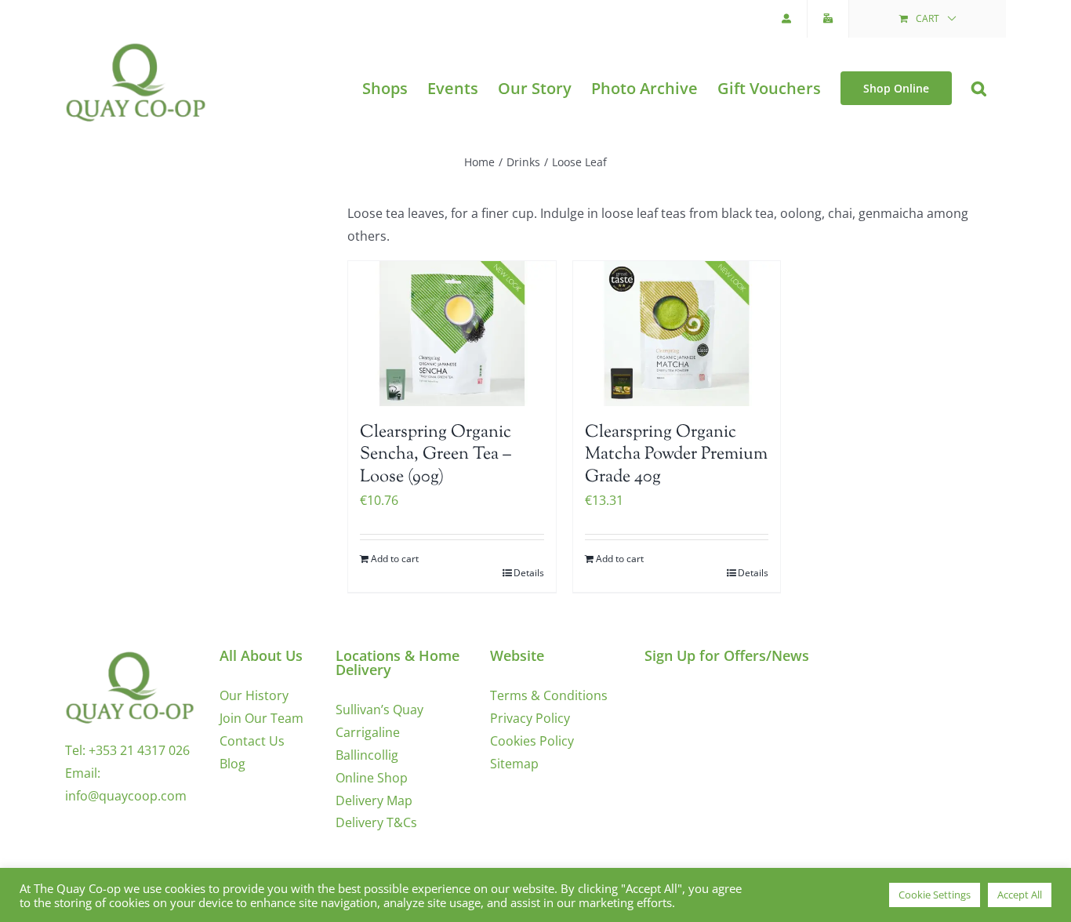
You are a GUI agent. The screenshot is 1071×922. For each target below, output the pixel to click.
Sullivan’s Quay (379, 709)
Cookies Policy (532, 741)
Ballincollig (367, 755)
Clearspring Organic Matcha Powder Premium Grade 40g (676, 455)
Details (529, 572)
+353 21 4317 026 (139, 750)
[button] (978, 88)
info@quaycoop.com (126, 795)
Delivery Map (374, 800)
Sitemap (514, 763)
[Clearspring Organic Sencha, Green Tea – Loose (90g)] (452, 333)
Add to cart (395, 558)
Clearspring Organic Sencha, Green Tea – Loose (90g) (435, 455)
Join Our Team (261, 718)
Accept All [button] (1019, 895)
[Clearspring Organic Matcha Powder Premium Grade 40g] (677, 333)
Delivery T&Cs (376, 822)
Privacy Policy (530, 718)
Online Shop (372, 777)
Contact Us (252, 741)
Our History (254, 695)
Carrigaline (368, 732)
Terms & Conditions (549, 695)
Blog (232, 763)
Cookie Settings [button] (935, 895)
